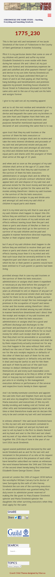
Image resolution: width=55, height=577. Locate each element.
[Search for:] (19, 551)
